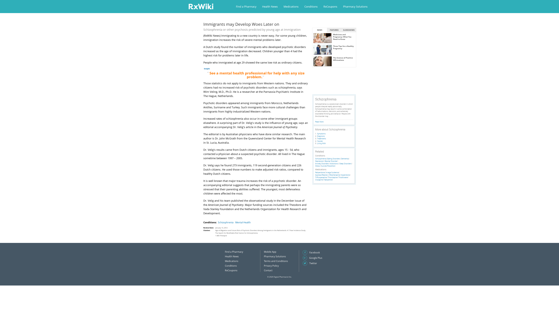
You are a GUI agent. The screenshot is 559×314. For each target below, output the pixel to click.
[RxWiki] (201, 6)
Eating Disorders (333, 158)
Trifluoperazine (321, 177)
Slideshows (349, 30)
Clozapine (319, 180)
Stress (317, 166)
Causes (320, 141)
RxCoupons (330, 6)
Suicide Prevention (328, 166)
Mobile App (270, 251)
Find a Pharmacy (246, 6)
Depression (319, 161)
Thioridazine (332, 177)
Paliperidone (320, 172)
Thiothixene (343, 177)
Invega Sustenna (332, 172)
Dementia (345, 158)
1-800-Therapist (221, 235)
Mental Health (243, 222)
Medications (291, 6)
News (319, 30)
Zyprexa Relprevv (321, 175)
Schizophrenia (225, 222)
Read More (319, 122)
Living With (321, 143)
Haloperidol (328, 180)
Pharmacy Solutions (355, 6)
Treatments (321, 138)
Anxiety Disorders (322, 163)
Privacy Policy (271, 265)
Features (334, 30)
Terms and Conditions (276, 261)
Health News (270, 6)
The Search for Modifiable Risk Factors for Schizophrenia (236, 233)
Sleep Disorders (345, 163)
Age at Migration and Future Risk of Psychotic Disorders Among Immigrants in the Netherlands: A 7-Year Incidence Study (260, 230)
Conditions (311, 6)
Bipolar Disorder (331, 161)
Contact (268, 270)
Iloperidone (345, 175)
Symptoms (321, 133)
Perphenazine (334, 175)
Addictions (334, 163)
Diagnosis (321, 136)
